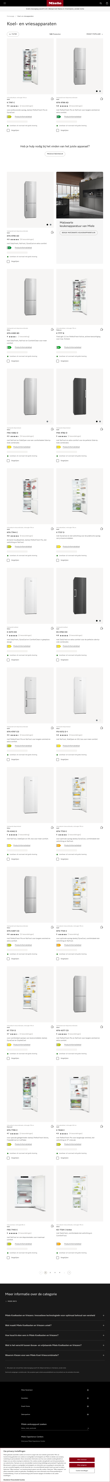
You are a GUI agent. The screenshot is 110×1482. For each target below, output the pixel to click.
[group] (30, 85)
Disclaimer (6, 1480)
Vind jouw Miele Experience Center (33, 1441)
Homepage (10, 16)
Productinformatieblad (23, 117)
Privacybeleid (15, 1480)
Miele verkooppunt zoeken (34, 1424)
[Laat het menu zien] (4, 3)
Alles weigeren (82, 1465)
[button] (96, 91)
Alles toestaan (82, 1459)
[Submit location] (88, 1429)
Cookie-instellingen (82, 1470)
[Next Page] (69, 1272)
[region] (55, 1465)
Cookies (22, 1480)
